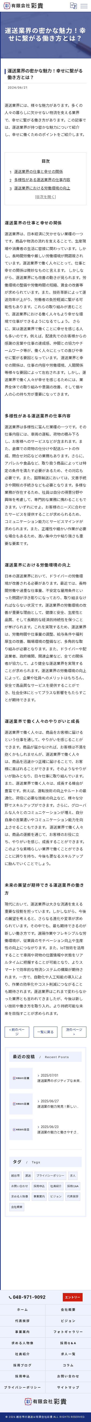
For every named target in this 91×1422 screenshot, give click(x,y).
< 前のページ (17, 1032)
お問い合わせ (19, 1186)
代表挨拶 (72, 1196)
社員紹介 (56, 1186)
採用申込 (39, 1186)
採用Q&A (72, 1186)
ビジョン (56, 1196)
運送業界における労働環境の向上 (42, 188)
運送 (28, 1175)
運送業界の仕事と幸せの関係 (38, 171)
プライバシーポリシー (50, 1175)
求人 (73, 1175)
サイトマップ (68, 1387)
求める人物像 (19, 1196)
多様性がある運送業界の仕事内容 (42, 180)
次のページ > (74, 1032)
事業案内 (39, 1196)
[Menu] (83, 6)
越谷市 (15, 1175)
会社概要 (16, 1207)
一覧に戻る (45, 1032)
